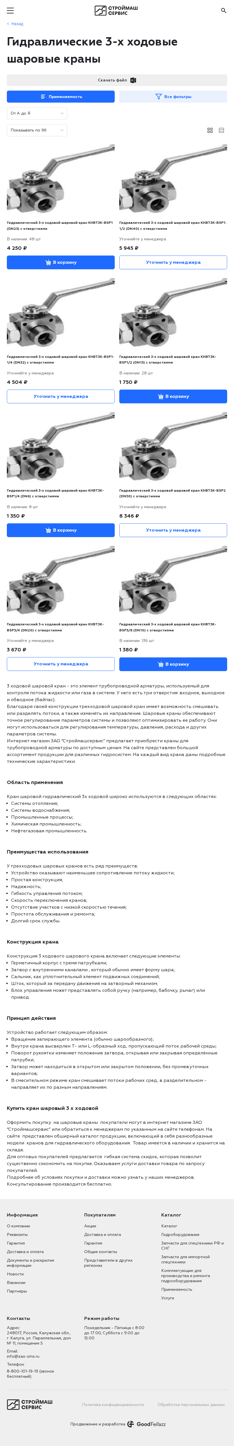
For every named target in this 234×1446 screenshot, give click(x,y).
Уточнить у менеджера (173, 262)
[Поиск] (223, 10)
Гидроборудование (180, 1234)
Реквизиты (17, 1234)
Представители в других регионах (108, 1263)
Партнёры (17, 1291)
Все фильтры (177, 96)
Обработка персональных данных (191, 1404)
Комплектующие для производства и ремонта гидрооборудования (185, 1275)
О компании (18, 1226)
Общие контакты (100, 1251)
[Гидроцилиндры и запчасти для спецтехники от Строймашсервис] (117, 10)
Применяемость (65, 96)
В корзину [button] (64, 262)
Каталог (169, 1226)
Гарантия (16, 1243)
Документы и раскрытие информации (30, 1263)
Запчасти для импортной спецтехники (185, 1259)
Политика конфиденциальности (113, 1404)
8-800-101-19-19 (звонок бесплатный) (30, 1374)
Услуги (167, 1298)
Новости (15, 1274)
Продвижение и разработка (97, 1424)
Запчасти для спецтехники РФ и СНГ (192, 1246)
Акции (90, 1226)
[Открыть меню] (10, 10)
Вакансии (16, 1282)
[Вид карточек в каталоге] (210, 130)
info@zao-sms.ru (23, 1356)
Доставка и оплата (25, 1251)
